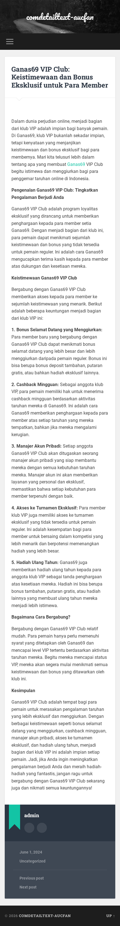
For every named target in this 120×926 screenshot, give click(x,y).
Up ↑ (110, 915)
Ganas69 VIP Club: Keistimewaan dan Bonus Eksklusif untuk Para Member (59, 77)
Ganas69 (76, 164)
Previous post (32, 878)
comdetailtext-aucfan (60, 16)
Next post (28, 887)
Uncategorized (32, 861)
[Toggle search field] (110, 41)
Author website (42, 828)
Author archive (29, 828)
